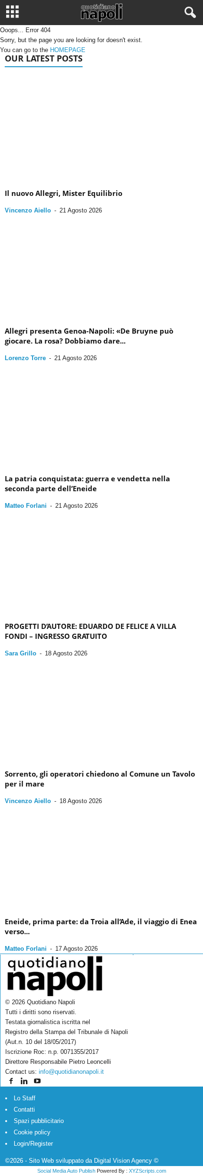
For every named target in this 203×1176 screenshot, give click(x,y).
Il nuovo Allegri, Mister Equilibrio (63, 193)
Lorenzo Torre (25, 358)
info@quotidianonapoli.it (71, 1071)
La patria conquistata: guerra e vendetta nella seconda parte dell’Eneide (87, 483)
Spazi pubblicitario (39, 1120)
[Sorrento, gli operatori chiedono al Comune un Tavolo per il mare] (101, 710)
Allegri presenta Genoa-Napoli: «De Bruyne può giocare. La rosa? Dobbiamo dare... (89, 335)
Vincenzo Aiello (28, 210)
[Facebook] (11, 1081)
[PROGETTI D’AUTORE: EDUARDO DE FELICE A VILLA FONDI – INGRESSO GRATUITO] (101, 562)
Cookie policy (32, 1132)
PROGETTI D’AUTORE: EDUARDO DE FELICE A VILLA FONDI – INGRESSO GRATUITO (90, 631)
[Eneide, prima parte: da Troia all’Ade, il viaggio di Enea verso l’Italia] (101, 858)
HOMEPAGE (67, 49)
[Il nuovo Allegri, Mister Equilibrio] (101, 129)
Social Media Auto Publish (66, 1171)
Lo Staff (24, 1098)
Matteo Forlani (26, 505)
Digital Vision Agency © (126, 1160)
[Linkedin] (25, 1081)
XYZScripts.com (147, 1171)
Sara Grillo (20, 653)
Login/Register (33, 1143)
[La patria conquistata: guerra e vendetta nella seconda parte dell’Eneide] (101, 415)
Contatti (24, 1109)
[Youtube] (37, 1081)
